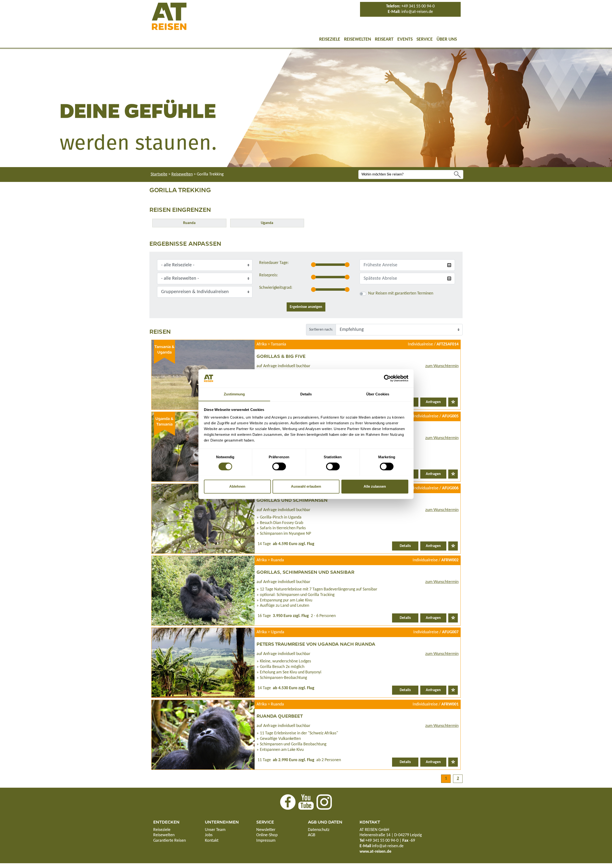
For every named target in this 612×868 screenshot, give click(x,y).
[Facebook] (287, 802)
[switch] (279, 466)
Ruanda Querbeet (280, 716)
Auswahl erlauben (306, 486)
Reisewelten (357, 39)
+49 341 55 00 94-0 (418, 6)
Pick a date (449, 265)
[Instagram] (324, 802)
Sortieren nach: (321, 330)
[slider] (313, 264)
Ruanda (189, 223)
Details (405, 546)
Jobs (209, 835)
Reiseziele (329, 39)
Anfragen (433, 402)
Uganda (267, 223)
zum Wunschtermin (442, 366)
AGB (311, 835)
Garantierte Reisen (169, 841)
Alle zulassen (375, 486)
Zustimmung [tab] (234, 394)
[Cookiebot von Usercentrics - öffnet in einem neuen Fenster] (387, 378)
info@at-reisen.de (417, 12)
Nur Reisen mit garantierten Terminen (400, 293)
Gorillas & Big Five (281, 356)
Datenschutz (318, 830)
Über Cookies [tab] (377, 394)
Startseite (159, 174)
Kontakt (212, 841)
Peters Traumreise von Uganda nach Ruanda (316, 644)
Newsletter (265, 830)
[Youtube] (306, 802)
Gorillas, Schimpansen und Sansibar (305, 572)
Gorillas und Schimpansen (292, 500)
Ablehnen (237, 486)
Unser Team (215, 830)
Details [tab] (306, 394)
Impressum (265, 841)
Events (405, 39)
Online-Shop (267, 835)
